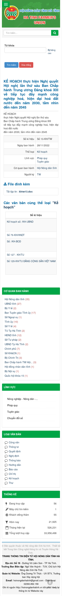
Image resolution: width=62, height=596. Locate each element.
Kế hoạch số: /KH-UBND (20, 221)
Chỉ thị (12, 474)
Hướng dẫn (15, 465)
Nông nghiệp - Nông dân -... (22, 399)
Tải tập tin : (19, 191)
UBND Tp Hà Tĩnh (14, 344)
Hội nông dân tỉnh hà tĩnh (37, 545)
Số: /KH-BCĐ (14, 241)
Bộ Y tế (9, 308)
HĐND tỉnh (10, 335)
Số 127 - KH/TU (15, 254)
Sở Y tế (9, 326)
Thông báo (15, 460)
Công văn (14, 442)
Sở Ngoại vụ (11, 317)
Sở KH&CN (11, 353)
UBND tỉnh (10, 303)
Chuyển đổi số (15, 418)
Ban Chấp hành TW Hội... (19, 362)
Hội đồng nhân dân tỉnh (17, 366)
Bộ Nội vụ (10, 371)
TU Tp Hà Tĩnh (13, 330)
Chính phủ (10, 348)
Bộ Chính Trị (11, 357)
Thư (11, 483)
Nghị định (14, 456)
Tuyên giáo (43, 161)
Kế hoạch (42, 151)
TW (39, 174)
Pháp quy (42, 158)
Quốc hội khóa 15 (14, 375)
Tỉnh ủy (9, 321)
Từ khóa (9, 45)
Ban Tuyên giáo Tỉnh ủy (18, 312)
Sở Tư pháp (11, 339)
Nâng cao (51, 51)
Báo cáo (13, 469)
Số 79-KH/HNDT (16, 235)
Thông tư (14, 447)
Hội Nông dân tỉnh (47, 168)
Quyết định (15, 451)
